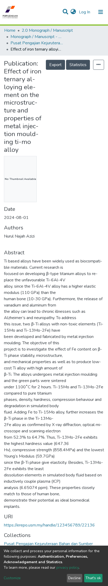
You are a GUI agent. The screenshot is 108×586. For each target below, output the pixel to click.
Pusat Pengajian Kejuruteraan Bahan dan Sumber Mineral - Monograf (36, 43)
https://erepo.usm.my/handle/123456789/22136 (49, 525)
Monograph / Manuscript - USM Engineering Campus (36, 37)
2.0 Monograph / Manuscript (47, 30)
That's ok (93, 578)
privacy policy (67, 567)
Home (9, 30)
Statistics (78, 65)
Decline (74, 578)
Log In (85, 12)
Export (55, 65)
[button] (73, 12)
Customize (12, 578)
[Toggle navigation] (100, 12)
